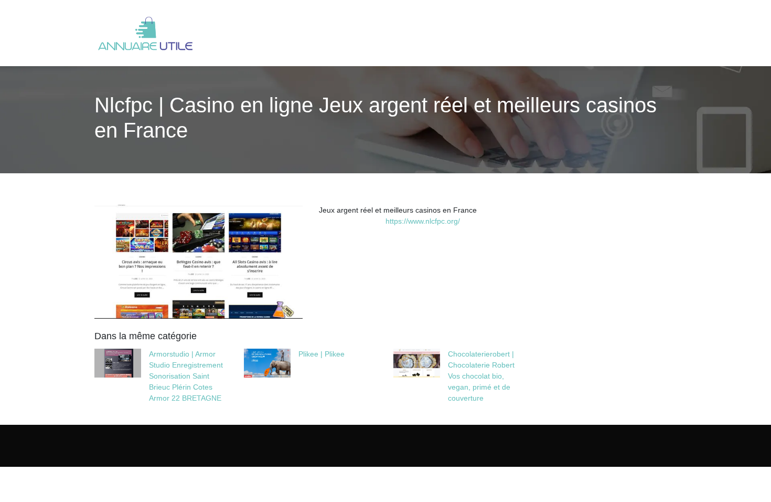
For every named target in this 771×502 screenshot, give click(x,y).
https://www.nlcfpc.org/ (422, 221)
